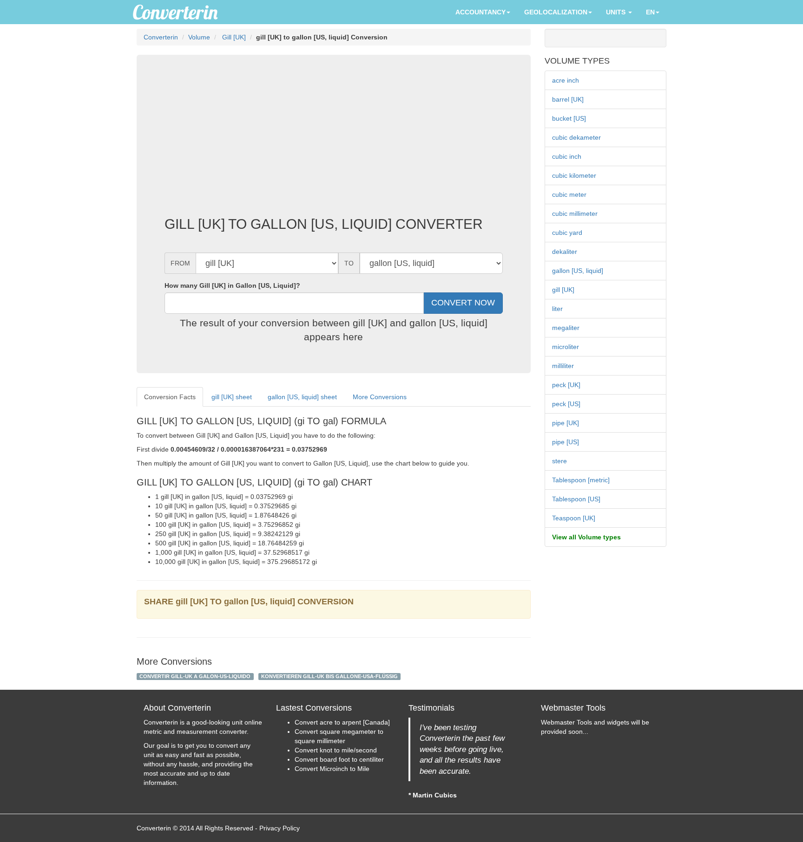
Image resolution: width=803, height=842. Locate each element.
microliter (565, 346)
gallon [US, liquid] (577, 270)
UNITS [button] (616, 12)
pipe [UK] (565, 423)
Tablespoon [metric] (581, 480)
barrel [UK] (568, 99)
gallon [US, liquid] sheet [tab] (302, 397)
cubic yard (567, 232)
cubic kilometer (574, 175)
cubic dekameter (576, 137)
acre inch (565, 80)
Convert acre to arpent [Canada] (342, 722)
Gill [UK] (233, 37)
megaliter (565, 327)
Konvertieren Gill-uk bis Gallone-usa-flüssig (329, 676)
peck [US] (566, 404)
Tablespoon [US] (576, 499)
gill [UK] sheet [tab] (231, 397)
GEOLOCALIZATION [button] (555, 12)
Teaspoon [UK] (573, 518)
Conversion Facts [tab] (170, 397)
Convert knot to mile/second (336, 750)
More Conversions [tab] (380, 397)
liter (557, 308)
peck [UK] (566, 385)
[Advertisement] (334, 142)
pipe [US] (565, 442)
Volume (199, 37)
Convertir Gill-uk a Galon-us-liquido (194, 676)
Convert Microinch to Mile (332, 768)
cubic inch (566, 156)
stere (559, 461)
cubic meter (569, 194)
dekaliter (564, 251)
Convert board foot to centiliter (339, 759)
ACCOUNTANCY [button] (480, 12)
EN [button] (650, 12)
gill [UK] (563, 289)
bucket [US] (569, 118)
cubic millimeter (575, 213)
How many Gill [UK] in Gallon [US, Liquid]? (232, 285)
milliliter (563, 365)
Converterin (161, 37)
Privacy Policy (279, 828)
